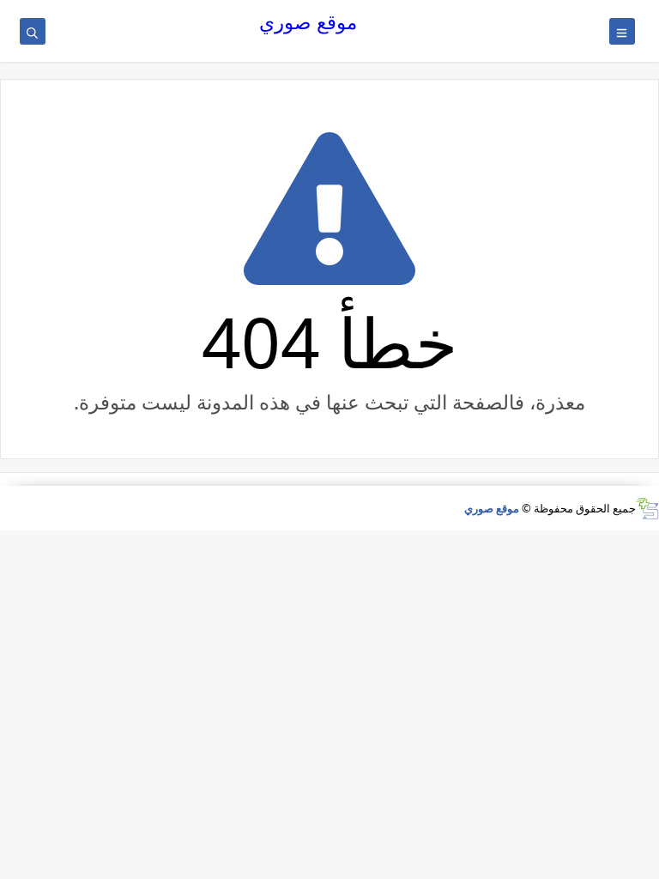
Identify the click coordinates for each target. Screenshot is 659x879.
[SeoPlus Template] (647, 508)
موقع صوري (308, 22)
